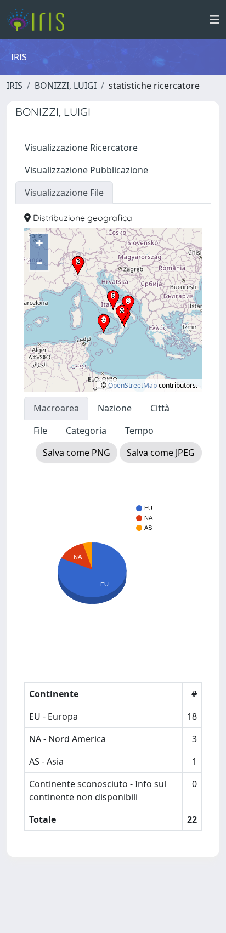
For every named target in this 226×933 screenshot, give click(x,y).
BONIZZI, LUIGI (66, 86)
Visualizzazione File (64, 192)
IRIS (14, 86)
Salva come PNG (76, 452)
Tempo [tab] (139, 431)
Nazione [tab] (115, 408)
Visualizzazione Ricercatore (81, 148)
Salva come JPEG (161, 452)
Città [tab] (160, 408)
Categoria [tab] (86, 431)
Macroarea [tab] (56, 408)
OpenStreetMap (132, 385)
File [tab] (40, 431)
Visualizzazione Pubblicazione (86, 170)
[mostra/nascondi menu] (214, 19)
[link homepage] (40, 20)
